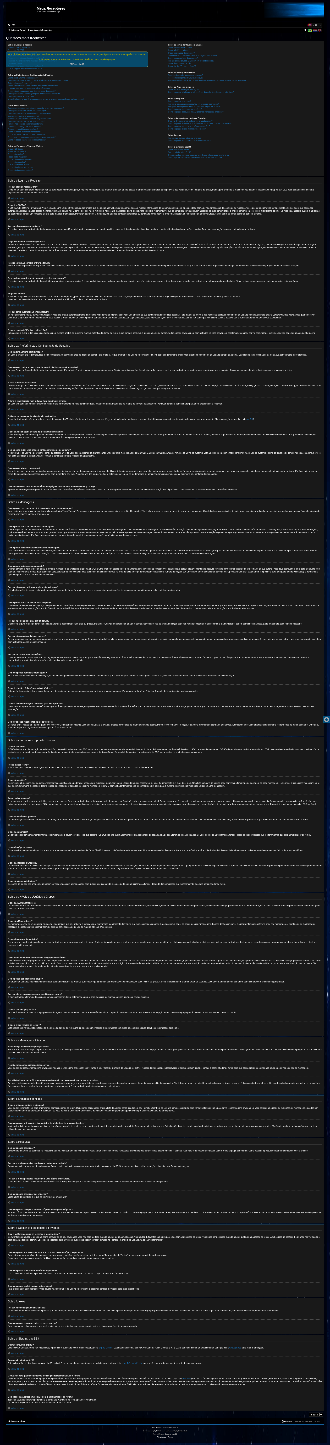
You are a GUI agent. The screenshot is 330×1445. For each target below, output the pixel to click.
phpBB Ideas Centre (133, 1363)
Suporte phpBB (171, 1434)
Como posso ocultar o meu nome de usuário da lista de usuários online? (38, 80)
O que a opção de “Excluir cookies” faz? (25, 69)
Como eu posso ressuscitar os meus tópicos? (27, 140)
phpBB (249, 419)
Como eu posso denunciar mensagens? (24, 132)
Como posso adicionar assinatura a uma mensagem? (30, 113)
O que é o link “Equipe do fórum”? (182, 66)
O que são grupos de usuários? (181, 53)
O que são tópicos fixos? (18, 165)
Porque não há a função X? (179, 152)
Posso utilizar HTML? (17, 151)
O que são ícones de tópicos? (20, 170)
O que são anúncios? (17, 162)
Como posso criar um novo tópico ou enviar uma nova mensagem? (36, 108)
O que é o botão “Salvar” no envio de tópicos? (27, 134)
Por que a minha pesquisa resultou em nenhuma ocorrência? (193, 104)
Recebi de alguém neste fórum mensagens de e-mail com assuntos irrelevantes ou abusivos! (207, 80)
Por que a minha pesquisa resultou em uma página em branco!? (194, 106)
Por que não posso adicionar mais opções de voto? (29, 118)
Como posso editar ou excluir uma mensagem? (27, 111)
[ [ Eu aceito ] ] (77, 64)
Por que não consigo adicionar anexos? (24, 127)
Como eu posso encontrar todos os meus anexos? (189, 140)
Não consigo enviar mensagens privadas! (185, 75)
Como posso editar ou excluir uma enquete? (26, 121)
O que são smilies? (16, 154)
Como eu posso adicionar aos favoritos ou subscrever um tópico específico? (200, 123)
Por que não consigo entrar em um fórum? (25, 124)
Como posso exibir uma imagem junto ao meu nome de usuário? (34, 94)
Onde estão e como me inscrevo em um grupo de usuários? (193, 55)
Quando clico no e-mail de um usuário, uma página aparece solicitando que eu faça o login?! (46, 99)
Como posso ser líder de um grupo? (183, 58)
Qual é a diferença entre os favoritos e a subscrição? (190, 121)
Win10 (154, 1428)
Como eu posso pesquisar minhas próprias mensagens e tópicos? (195, 112)
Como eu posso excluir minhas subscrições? (187, 129)
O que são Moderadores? (179, 50)
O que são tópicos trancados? (20, 167)
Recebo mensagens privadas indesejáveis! (186, 78)
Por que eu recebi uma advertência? (23, 129)
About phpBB (235, 1348)
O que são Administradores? (180, 48)
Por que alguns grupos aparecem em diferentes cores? (191, 61)
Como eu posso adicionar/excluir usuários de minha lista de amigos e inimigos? (201, 92)
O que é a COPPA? (16, 50)
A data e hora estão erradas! (20, 83)
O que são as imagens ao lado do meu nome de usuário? (32, 91)
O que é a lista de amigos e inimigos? (183, 89)
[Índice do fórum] (22, 13)
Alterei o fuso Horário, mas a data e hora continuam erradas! (33, 86)
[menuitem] (11, 25)
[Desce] (326, 719)
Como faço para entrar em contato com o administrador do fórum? (195, 157)
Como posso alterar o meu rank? (21, 96)
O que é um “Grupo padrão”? (180, 63)
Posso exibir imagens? (17, 157)
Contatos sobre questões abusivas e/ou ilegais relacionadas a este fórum (198, 155)
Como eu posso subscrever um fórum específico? (189, 126)
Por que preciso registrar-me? (20, 48)
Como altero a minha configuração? (22, 78)
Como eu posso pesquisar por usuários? (185, 109)
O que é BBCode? (15, 149)
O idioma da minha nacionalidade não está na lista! (29, 88)
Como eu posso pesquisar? (179, 101)
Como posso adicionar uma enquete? (23, 116)
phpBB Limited (106, 1348)
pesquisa (187, 1378)
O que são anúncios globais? (20, 159)
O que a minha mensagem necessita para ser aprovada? (32, 137)
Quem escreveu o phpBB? (179, 150)
